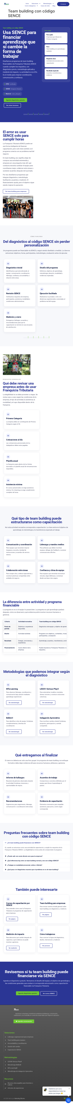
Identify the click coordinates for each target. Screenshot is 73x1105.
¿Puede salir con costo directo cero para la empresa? (24, 856)
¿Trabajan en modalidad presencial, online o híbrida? (24, 865)
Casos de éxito (45, 6)
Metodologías (47, 3)
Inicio (27, 3)
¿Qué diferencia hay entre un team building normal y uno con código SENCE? (33, 860)
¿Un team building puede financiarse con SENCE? (23, 843)
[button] (36, 843)
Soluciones (35, 3)
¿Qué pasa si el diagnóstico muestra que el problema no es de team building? (33, 869)
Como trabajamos (30, 6)
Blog (54, 6)
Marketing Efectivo (19, 1098)
